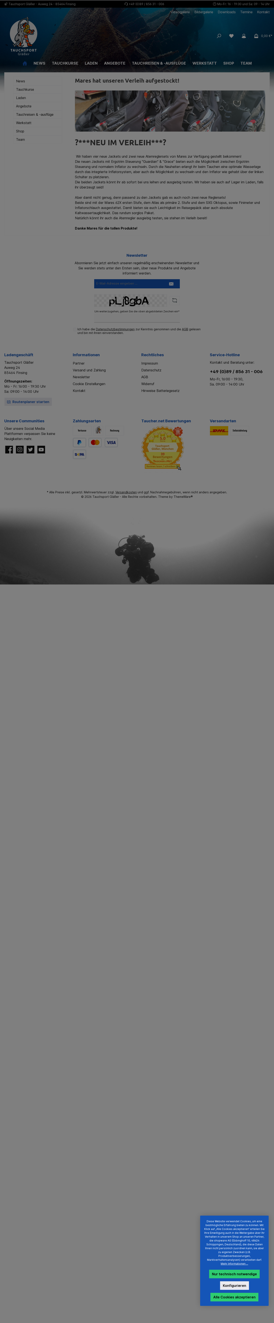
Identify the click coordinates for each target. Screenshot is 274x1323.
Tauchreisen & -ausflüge (35, 114)
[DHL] (219, 431)
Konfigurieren (234, 1285)
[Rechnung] (114, 431)
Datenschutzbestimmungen (115, 329)
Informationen (86, 355)
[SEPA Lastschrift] (79, 454)
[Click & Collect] (240, 431)
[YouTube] (41, 449)
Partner (79, 363)
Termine (246, 12)
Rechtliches (152, 355)
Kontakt (263, 12)
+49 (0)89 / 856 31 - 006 (146, 4)
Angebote (23, 106)
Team (20, 139)
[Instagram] (20, 449)
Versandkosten (126, 492)
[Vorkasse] (82, 431)
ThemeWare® (183, 496)
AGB (185, 329)
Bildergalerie (203, 12)
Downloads (227, 12)
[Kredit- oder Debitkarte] (103, 442)
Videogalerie (180, 12)
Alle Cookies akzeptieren (234, 1297)
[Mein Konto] (244, 36)
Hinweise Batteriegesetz (160, 391)
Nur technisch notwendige (234, 1274)
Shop (20, 131)
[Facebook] (9, 449)
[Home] (24, 63)
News (20, 81)
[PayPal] (79, 442)
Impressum (149, 363)
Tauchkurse (25, 89)
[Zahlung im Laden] (98, 431)
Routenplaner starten (30, 402)
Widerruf (147, 384)
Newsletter (81, 377)
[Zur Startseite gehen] (47, 36)
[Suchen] (219, 36)
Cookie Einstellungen (89, 384)
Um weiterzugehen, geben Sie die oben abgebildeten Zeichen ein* (137, 311)
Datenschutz (151, 370)
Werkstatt (23, 123)
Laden (21, 98)
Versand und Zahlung (89, 370)
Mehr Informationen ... (234, 1263)
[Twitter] (30, 449)
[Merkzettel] (231, 36)
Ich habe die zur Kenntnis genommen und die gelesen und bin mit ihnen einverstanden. (139, 331)
